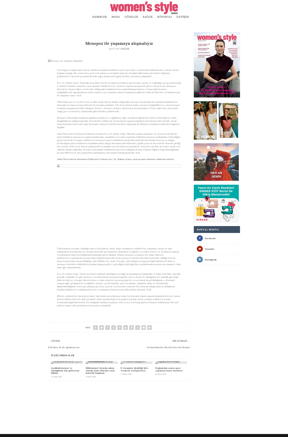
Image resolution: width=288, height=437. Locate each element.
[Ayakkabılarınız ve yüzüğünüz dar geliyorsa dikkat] (67, 362)
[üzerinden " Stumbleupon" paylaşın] (138, 328)
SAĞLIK (148, 17)
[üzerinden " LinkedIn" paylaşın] (126, 328)
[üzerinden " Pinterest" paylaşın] (120, 328)
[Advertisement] (138, 411)
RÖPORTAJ (164, 17)
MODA (115, 17)
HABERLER (99, 17)
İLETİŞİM (182, 17)
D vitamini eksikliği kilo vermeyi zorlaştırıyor (134, 369)
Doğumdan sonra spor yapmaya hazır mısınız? (169, 369)
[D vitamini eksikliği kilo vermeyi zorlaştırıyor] (136, 362)
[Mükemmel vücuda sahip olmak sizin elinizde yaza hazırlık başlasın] (102, 362)
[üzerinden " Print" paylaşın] (150, 328)
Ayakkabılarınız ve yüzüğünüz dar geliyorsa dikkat (65, 370)
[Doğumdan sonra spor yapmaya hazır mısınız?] (171, 362)
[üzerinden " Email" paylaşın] (144, 328)
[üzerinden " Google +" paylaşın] (108, 328)
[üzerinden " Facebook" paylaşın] (96, 328)
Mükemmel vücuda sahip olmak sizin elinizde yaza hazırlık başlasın (100, 370)
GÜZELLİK (131, 17)
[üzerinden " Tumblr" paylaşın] (114, 328)
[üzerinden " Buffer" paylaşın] (132, 328)
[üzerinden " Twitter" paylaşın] (102, 328)
